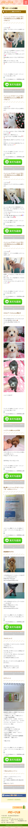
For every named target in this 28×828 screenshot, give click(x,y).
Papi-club (14, 825)
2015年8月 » (18, 799)
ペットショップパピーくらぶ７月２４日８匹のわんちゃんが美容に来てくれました (13, 18)
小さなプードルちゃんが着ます (12, 313)
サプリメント (7, 678)
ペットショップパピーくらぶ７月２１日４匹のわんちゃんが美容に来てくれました (13, 175)
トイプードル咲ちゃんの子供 (12, 430)
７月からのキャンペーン (10, 771)
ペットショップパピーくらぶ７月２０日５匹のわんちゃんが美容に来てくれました (13, 244)
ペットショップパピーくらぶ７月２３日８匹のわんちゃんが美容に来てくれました (13, 97)
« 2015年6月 (10, 799)
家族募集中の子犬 (9, 551)
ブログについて (8, 638)
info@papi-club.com (6, 817)
